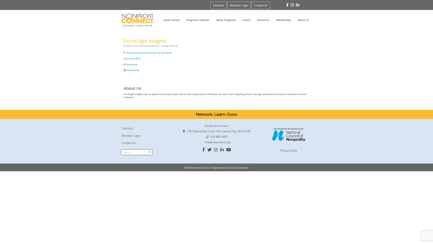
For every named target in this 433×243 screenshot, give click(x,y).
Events (246, 20)
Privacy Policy (288, 150)
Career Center (171, 20)
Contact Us (261, 5)
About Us (303, 20)
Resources (263, 20)
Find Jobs (218, 5)
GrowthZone (242, 167)
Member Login (239, 5)
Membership (283, 20)
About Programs (226, 20)
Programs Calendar (198, 20)
